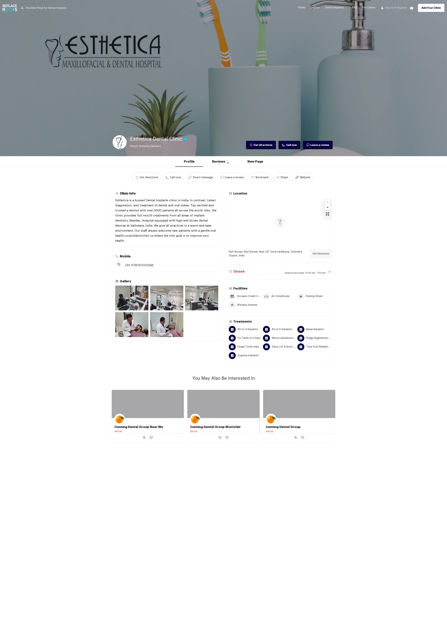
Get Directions (321, 254)
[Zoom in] (327, 202)
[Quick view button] (144, 437)
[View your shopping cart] (412, 8)
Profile (189, 161)
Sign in (389, 7)
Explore (315, 7)
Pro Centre (368, 7)
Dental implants (334, 7)
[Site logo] (10, 7)
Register (402, 7)
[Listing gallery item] (131, 298)
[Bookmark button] (151, 437)
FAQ (354, 7)
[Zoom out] (327, 207)
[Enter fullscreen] (327, 213)
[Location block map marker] (280, 222)
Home (301, 7)
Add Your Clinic (431, 8)
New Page (255, 161)
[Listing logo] (120, 142)
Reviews (220, 162)
